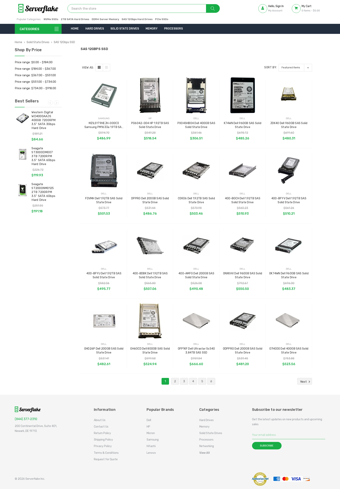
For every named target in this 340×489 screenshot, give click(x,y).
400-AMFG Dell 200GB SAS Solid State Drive (196, 275)
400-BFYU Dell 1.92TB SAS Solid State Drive (103, 275)
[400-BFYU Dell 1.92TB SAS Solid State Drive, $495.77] (104, 245)
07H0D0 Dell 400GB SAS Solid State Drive (289, 350)
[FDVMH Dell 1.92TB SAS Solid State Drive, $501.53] (104, 170)
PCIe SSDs (161, 19)
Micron (151, 433)
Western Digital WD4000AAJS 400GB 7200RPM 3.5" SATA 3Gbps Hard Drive (43, 120)
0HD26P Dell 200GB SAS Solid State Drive (104, 350)
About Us (99, 420)
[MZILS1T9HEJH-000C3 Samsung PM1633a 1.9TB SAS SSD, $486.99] (104, 95)
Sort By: (270, 67)
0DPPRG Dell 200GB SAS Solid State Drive (242, 350)
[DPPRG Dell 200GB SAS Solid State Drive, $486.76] (150, 170)
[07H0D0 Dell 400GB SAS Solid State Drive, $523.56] (289, 321)
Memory (152, 28)
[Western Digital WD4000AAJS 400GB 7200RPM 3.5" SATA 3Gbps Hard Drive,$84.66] (22, 118)
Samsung (153, 439)
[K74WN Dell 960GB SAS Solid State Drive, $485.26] (242, 95)
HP (148, 426)
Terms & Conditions (106, 453)
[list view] (106, 67)
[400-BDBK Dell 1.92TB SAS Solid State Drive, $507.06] (150, 245)
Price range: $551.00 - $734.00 (35, 82)
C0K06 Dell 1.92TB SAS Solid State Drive (196, 200)
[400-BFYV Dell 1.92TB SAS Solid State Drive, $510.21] (289, 170)
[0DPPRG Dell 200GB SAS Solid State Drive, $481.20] (242, 321)
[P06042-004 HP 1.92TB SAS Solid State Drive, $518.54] (150, 95)
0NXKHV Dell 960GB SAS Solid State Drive (242, 275)
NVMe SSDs (51, 19)
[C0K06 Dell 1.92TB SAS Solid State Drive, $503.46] (196, 170)
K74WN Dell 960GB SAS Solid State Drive (242, 125)
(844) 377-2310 (26, 419)
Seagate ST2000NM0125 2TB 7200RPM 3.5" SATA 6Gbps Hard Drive (43, 192)
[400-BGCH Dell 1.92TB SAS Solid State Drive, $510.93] (242, 170)
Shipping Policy (103, 439)
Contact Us (101, 426)
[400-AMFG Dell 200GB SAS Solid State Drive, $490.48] (196, 245)
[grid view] (99, 67)
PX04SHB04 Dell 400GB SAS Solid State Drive (196, 125)
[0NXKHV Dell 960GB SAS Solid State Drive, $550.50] (242, 245)
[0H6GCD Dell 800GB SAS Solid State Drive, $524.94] (150, 321)
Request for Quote (106, 459)
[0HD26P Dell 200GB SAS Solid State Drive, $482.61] (104, 321)
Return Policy (102, 433)
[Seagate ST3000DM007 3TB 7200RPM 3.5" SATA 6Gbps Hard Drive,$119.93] (22, 154)
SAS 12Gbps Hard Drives (137, 19)
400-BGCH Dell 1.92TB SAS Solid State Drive (242, 200)
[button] (237, 479)
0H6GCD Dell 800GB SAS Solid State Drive (150, 350)
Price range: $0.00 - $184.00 (34, 62)
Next (56, 102)
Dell (149, 420)
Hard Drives (94, 28)
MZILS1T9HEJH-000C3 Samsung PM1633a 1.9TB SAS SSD (103, 125)
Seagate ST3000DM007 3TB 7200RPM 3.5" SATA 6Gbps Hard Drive (43, 156)
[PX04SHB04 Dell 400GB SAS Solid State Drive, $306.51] (196, 95)
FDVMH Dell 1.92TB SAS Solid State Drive (103, 200)
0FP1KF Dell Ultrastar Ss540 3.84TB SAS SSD (196, 350)
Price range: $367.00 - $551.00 (35, 75)
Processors (173, 28)
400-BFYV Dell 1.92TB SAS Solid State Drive (288, 200)
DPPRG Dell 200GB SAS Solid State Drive (150, 200)
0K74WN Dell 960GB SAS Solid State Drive (289, 275)
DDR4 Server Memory (105, 19)
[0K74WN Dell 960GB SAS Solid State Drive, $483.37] (289, 245)
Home (75, 28)
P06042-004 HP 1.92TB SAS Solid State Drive (150, 125)
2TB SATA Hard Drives (75, 19)
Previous (50, 102)
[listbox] (295, 67)
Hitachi (151, 446)
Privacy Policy (103, 446)
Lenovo (151, 453)
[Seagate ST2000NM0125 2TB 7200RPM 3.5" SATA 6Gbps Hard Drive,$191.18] (22, 190)
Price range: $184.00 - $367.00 (35, 69)
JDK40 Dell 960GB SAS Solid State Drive (289, 125)
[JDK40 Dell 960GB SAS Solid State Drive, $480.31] (289, 95)
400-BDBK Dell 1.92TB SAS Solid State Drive (150, 275)
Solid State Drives (124, 28)
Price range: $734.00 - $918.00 (35, 88)
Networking (206, 446)
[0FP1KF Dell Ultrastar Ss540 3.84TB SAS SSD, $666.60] (196, 321)
